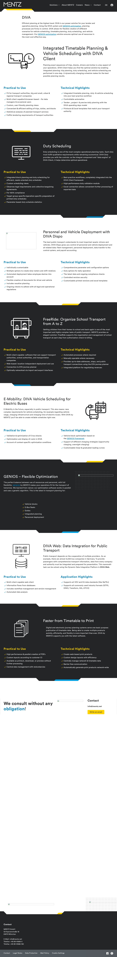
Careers (79, 5)
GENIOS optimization (72, 26)
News (87, 5)
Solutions (54, 5)
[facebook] (107, 953)
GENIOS (16, 485)
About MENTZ (68, 5)
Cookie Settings (58, 953)
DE (106, 5)
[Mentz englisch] (12, 4)
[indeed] (111, 953)
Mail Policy (44, 953)
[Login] (111, 5)
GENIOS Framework (75, 438)
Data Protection (31, 953)
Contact (97, 5)
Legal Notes (17, 953)
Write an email (96, 712)
